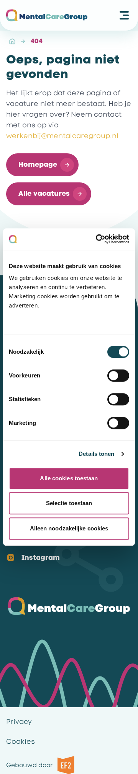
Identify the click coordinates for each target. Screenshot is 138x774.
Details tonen (96, 453)
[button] (42, 164)
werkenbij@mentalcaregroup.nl (62, 135)
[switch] (118, 375)
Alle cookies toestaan (69, 478)
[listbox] (63, 549)
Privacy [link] (19, 721)
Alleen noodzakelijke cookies (69, 528)
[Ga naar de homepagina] (46, 15)
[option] (63, 558)
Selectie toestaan (69, 503)
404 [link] (37, 41)
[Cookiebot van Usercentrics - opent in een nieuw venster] (97, 239)
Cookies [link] (20, 741)
